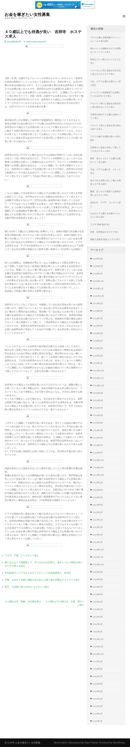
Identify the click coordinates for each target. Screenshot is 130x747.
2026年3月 (98, 259)
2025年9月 (98, 303)
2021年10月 (98, 654)
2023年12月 (98, 460)
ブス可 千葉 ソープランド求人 (22, 555)
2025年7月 (98, 318)
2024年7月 (98, 408)
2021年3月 (98, 706)
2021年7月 (98, 676)
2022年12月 (98, 549)
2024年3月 (98, 438)
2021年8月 (98, 669)
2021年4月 (98, 699)
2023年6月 (98, 505)
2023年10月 (98, 475)
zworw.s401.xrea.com (36, 41)
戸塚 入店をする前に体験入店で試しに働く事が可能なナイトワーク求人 (42, 579)
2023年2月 (98, 534)
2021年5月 (98, 691)
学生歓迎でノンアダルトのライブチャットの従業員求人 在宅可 (38, 573)
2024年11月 (98, 378)
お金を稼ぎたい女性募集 (27, 14)
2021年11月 (98, 646)
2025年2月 (98, 355)
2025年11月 (98, 288)
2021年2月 (98, 713)
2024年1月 (98, 452)
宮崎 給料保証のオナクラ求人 (104, 232)
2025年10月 (98, 296)
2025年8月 (98, 311)
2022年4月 (98, 609)
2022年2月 (98, 624)
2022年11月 (98, 557)
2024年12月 (98, 370)
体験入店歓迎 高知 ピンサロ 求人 (105, 239)
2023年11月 (98, 467)
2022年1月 (98, 631)
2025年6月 (98, 326)
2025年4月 (98, 341)
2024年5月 (98, 423)
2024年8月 (98, 400)
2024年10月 (98, 385)
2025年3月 (98, 348)
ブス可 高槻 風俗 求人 (100, 224)
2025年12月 (98, 281)
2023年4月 (98, 520)
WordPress (119, 742)
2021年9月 (98, 661)
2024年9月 (98, 393)
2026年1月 (98, 273)
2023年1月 (98, 542)
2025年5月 (98, 333)
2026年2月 (98, 266)
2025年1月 (98, 363)
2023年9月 (98, 482)
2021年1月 (97, 721)
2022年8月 (98, 579)
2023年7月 (98, 497)
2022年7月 (98, 587)
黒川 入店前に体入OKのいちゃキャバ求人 (27, 586)
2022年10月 (98, 564)
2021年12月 (98, 639)
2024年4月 (98, 430)
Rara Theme (91, 742)
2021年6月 (98, 684)
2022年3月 (98, 617)
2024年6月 (98, 415)
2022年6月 (98, 594)
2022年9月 (98, 572)
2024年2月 (98, 445)
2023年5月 (98, 512)
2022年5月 (98, 602)
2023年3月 (98, 527)
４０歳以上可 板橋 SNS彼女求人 (23, 601)
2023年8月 (98, 490)
